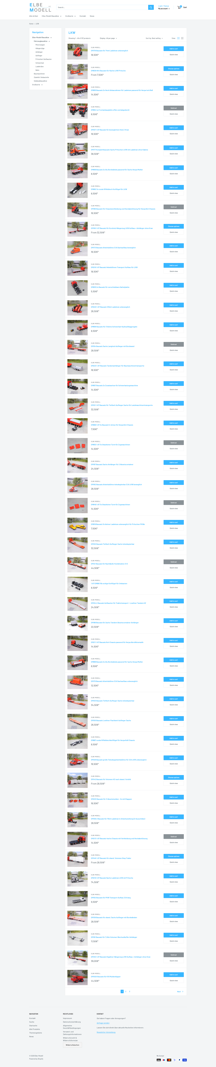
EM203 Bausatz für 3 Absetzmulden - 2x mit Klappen (111, 799)
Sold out (174, 108)
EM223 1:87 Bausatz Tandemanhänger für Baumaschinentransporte (117, 366)
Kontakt (83, 16)
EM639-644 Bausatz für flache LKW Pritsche (108, 70)
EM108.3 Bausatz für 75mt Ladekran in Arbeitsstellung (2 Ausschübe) (118, 819)
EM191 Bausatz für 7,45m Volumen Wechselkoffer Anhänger (114, 937)
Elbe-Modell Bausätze (50, 16)
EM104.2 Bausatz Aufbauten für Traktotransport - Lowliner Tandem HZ (118, 603)
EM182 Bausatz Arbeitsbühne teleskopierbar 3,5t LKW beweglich (116, 484)
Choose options (173, 69)
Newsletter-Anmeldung (106, 1032)
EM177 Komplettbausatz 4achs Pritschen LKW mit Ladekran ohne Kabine (119, 150)
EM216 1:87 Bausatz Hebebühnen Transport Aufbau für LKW (114, 267)
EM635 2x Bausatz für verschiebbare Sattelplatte (110, 287)
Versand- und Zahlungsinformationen (72, 1033)
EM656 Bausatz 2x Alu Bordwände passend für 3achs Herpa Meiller (117, 170)
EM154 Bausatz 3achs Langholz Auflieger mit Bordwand (112, 346)
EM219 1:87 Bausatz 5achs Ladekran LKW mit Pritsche (112, 878)
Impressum (67, 1018)
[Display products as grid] (182, 38)
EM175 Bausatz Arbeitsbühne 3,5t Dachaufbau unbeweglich (114, 681)
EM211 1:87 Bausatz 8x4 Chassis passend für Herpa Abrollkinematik (117, 642)
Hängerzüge (40, 48)
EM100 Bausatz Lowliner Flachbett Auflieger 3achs (111, 720)
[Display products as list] (179, 38)
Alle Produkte (34, 1029)
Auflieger (39, 56)
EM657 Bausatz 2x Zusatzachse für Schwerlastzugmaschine (114, 385)
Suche (31, 1022)
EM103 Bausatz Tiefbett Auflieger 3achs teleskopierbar (112, 701)
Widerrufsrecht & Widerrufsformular (70, 1039)
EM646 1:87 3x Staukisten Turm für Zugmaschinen (110, 504)
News (92, 16)
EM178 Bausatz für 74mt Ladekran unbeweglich (109, 50)
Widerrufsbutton (72, 1045)
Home (31, 24)
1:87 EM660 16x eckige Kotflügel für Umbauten (109, 583)
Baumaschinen (39, 74)
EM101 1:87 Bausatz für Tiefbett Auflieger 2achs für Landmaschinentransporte (122, 405)
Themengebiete (35, 1033)
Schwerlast (40, 63)
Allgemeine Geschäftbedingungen (72, 1026)
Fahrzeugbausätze (41, 41)
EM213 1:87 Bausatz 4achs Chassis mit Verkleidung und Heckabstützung (119, 838)
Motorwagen (40, 45)
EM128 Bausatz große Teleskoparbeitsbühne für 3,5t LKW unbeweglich (119, 760)
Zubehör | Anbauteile (41, 77)
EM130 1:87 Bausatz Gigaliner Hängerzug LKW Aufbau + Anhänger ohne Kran (120, 957)
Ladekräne (40, 66)
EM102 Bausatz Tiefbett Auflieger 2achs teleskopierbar (112, 544)
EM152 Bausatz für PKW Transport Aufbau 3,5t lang (111, 897)
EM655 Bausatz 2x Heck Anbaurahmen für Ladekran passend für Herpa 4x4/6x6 (122, 90)
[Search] (151, 7)
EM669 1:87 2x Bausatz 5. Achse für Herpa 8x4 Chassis (112, 425)
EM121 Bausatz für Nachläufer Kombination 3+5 (109, 564)
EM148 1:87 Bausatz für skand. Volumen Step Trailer (111, 858)
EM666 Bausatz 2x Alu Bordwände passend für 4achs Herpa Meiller (117, 662)
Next (179, 992)
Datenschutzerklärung (72, 1022)
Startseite (33, 1025)
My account (163, 8)
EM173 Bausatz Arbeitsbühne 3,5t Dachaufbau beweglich (113, 247)
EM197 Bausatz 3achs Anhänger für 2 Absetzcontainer (112, 464)
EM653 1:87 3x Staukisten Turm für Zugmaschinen (110, 444)
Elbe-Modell (95, 47)
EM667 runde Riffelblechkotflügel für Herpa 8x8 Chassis (113, 740)
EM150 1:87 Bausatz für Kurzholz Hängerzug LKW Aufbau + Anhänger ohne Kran (122, 228)
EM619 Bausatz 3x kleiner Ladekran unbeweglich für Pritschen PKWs (118, 524)
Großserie (69, 16)
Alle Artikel (33, 16)
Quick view (174, 55)
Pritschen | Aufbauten (44, 59)
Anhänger (39, 52)
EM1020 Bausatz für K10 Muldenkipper (106, 976)
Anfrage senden (103, 1023)
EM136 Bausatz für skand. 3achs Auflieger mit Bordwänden (114, 917)
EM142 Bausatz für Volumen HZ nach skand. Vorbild (111, 779)
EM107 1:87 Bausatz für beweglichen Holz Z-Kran (110, 130)
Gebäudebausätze (40, 81)
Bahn (37, 70)
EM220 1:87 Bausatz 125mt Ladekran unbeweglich (110, 307)
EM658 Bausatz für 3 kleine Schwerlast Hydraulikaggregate (114, 327)
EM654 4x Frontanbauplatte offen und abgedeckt (110, 110)
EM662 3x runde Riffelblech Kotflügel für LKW (109, 189)
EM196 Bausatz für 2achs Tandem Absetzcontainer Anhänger (115, 622)
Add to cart (174, 49)
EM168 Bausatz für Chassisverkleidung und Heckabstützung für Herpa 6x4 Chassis (123, 209)
